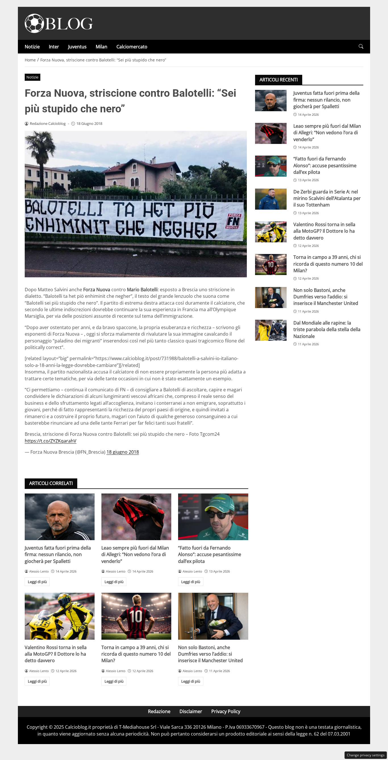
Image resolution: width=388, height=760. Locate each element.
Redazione (159, 711)
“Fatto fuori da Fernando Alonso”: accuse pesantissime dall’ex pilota (209, 554)
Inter (54, 47)
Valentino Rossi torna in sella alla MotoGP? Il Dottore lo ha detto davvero (56, 654)
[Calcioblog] (59, 23)
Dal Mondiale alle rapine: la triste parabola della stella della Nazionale (326, 329)
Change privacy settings (366, 755)
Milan (101, 47)
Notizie (32, 47)
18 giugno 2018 (123, 452)
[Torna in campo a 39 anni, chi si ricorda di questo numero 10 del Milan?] (136, 616)
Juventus (77, 47)
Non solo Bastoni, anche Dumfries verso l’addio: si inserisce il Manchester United (210, 654)
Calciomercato (131, 47)
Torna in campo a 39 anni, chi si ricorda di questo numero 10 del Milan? (136, 654)
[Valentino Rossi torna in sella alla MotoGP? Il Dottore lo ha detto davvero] (60, 616)
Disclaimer (191, 711)
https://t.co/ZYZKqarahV (50, 441)
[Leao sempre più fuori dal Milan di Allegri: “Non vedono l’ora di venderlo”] (136, 516)
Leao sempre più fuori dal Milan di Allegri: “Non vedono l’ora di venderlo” (135, 554)
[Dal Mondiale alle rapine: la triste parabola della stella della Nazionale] (271, 329)
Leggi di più (37, 581)
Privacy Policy (225, 711)
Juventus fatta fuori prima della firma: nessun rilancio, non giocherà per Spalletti (58, 554)
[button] (361, 46)
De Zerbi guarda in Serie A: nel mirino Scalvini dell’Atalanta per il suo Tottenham (327, 198)
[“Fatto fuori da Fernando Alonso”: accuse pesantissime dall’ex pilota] (213, 516)
